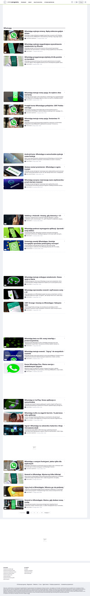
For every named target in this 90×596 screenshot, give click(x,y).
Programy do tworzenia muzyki (9, 570)
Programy (23, 2)
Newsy (30, 2)
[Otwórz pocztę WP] (72, 2)
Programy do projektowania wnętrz (9, 571)
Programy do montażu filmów (8, 573)
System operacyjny (27, 573)
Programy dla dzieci (7, 576)
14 (41, 512)
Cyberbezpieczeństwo (28, 571)
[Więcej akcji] (64, 31)
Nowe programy (6, 579)
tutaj (29, 593)
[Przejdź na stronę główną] (5, 3)
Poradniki (26, 569)
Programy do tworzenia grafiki (8, 577)
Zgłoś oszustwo (38, 2)
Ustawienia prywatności (67, 584)
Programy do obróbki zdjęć (8, 569)
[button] (76, 2)
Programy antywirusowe (7, 574)
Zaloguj (81, 2)
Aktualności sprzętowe (28, 570)
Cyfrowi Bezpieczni (49, 2)
